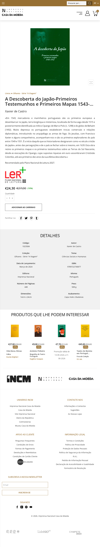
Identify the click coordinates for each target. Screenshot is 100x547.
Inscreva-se (24, 492)
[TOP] (3, 3)
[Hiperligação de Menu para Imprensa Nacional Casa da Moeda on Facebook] (17, 506)
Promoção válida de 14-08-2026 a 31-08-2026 (62, 355)
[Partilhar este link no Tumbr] (37, 218)
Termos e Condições (75, 440)
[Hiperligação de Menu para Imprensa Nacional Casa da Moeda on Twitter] (21, 506)
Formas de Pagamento (25, 448)
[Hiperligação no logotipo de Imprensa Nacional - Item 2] (50, 378)
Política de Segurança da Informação (75, 452)
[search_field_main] (89, 3)
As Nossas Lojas (75, 414)
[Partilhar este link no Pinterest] (31, 218)
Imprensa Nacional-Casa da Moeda (25, 406)
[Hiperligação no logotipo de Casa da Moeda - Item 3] (81, 378)
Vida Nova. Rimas (14, 351)
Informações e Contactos (75, 406)
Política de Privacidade (75, 444)
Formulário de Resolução (75, 468)
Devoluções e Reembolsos (25, 452)
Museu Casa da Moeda (25, 425)
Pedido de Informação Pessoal (75, 460)
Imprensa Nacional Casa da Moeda (53, 516)
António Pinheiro (37, 351)
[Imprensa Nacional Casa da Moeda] (12, 13)
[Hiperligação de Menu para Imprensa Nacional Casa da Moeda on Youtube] (31, 506)
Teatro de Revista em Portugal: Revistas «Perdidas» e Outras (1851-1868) (85, 352)
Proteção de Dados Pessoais (75, 448)
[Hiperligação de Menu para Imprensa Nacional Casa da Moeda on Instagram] (26, 506)
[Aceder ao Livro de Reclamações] (25, 462)
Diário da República (25, 418)
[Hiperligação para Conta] (86, 13)
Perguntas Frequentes (25, 440)
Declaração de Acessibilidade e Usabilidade (75, 464)
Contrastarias (25, 422)
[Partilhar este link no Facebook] (21, 218)
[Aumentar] (91, 82)
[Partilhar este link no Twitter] (26, 218)
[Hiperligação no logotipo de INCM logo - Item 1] (18, 378)
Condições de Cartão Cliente (25, 456)
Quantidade (10, 193)
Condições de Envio (25, 444)
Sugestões (75, 410)
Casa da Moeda (25, 410)
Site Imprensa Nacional (25, 414)
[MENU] (79, 13)
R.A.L (75, 456)
